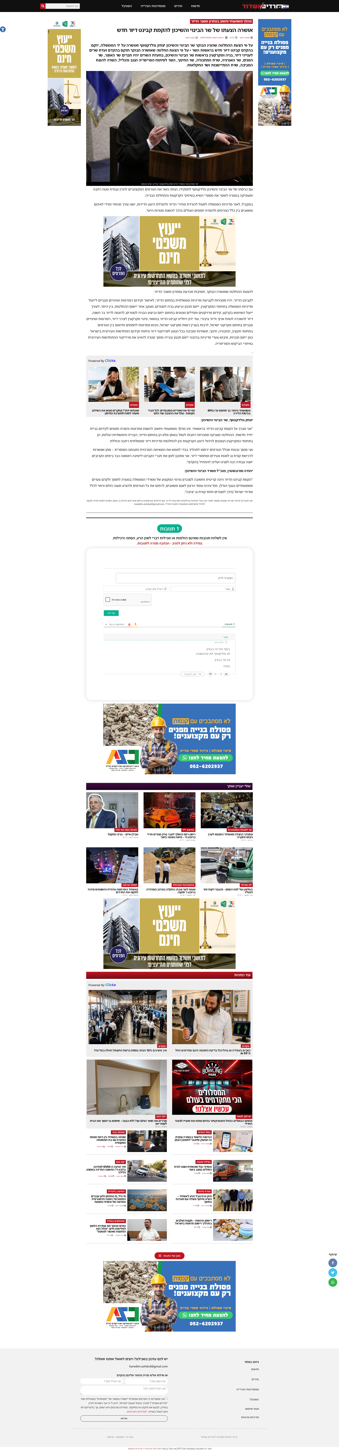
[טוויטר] (332, 1272)
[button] (3, 29)
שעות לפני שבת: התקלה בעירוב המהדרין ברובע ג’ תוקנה (170, 890)
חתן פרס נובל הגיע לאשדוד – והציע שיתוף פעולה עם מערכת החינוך (194, 1199)
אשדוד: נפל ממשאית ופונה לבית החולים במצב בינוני (193, 1168)
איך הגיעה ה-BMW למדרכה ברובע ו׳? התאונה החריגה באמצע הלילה (106, 1169)
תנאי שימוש (252, 1408)
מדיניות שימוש (135, 1448)
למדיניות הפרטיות (137, 1411)
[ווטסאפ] (332, 1282)
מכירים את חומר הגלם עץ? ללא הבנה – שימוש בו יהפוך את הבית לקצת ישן (128, 1122)
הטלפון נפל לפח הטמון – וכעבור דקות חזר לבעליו (228, 890)
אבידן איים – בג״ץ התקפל (123, 834)
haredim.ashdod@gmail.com (148, 1366)
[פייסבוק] (332, 1262)
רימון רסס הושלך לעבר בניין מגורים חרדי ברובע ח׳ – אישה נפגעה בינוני (171, 835)
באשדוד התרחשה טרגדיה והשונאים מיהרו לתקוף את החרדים (113, 890)
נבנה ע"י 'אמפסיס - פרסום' (120, 1437)
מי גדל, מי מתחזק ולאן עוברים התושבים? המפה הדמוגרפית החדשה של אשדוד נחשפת (108, 1199)
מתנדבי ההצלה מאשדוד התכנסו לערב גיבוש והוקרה (230, 835)
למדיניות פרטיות (153, 1448)
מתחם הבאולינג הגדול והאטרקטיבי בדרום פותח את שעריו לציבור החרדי (213, 1122)
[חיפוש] (43, 6)
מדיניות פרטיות (250, 1417)
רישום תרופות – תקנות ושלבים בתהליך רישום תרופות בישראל (193, 1222)
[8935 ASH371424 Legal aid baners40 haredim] (64, 125)
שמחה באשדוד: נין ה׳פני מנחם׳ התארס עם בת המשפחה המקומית (108, 1140)
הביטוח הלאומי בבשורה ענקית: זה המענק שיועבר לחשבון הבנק (193, 1138)
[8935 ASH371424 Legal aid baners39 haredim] (169, 285)
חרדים (178, 6)
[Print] (274, 125)
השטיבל (127, 6)
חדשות (195, 6)
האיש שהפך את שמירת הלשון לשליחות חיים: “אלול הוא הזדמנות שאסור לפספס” (108, 1228)
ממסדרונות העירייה (153, 6)
